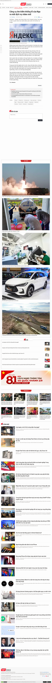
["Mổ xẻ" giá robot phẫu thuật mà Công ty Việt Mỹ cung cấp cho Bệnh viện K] (26, 249)
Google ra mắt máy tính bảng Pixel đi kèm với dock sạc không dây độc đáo (15, 347)
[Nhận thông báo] (43, 4)
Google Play (49, 682)
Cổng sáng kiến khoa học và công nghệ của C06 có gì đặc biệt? (6, 417)
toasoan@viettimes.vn (45, 672)
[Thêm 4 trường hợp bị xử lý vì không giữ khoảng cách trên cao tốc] (45, 397)
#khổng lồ (26, 102)
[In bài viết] (36, 17)
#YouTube (39, 100)
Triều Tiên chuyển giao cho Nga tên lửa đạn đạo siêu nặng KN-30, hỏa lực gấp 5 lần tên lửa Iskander (20, 196)
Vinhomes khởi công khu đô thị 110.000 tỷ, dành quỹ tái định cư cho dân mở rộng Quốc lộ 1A (32, 403)
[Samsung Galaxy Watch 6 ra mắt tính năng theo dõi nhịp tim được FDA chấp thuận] (8, 583)
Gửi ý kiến (40, 120)
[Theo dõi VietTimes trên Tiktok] (47, 676)
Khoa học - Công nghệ (18, 7)
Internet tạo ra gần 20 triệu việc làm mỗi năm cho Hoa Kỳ (21, 93)
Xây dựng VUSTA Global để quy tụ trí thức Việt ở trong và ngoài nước (32, 417)
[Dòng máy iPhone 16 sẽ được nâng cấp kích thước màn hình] (8, 560)
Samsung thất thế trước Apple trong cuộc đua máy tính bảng (31, 568)
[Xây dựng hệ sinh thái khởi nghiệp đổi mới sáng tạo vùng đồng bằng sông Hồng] (8, 513)
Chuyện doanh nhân (41, 7)
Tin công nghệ (5, 424)
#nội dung (16, 104)
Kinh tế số (12, 7)
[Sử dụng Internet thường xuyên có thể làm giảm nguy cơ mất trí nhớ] (8, 595)
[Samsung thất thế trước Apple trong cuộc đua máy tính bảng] (8, 571)
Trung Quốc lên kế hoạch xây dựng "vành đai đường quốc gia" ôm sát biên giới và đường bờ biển (19, 335)
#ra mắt (20, 104)
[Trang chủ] (0, 8)
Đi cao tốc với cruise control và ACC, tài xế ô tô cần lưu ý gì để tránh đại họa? (19, 417)
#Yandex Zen (21, 100)
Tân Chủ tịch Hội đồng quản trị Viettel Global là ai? (29, 533)
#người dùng (31, 102)
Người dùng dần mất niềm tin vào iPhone (26, 544)
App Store (45, 682)
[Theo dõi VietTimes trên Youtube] (46, 676)
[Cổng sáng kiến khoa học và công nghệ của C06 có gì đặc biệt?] (6, 411)
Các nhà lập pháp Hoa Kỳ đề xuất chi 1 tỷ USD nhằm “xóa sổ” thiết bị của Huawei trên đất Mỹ (25, 96)
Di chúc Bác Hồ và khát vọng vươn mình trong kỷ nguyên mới (19, 403)
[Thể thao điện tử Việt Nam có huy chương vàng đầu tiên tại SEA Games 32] (8, 653)
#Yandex (16, 100)
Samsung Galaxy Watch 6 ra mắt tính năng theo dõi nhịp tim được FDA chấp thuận (32, 580)
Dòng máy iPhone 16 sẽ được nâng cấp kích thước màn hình (31, 556)
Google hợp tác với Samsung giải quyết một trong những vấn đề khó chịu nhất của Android (33, 615)
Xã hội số (3, 7)
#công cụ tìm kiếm (20, 102)
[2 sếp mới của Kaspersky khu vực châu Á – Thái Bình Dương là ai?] (8, 642)
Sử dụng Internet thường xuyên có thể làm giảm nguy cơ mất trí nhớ (33, 591)
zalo (44, 676)
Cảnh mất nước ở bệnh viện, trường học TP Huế (10, 231)
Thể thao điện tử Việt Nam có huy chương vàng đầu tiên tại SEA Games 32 (32, 651)
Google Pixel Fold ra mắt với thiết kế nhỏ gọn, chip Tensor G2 (13, 353)
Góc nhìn (7, 7)
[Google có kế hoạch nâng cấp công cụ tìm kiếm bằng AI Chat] (8, 630)
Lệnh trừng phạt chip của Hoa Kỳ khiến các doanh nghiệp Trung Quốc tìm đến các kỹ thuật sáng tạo (20, 359)
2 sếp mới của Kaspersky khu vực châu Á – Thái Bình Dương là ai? (32, 638)
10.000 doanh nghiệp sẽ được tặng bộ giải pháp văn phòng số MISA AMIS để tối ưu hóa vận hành (33, 522)
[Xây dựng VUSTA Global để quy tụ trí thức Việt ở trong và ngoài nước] (32, 411)
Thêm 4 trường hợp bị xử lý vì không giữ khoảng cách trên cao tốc (45, 403)
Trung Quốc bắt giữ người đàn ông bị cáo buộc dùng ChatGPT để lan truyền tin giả (33, 498)
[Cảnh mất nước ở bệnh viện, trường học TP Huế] (26, 214)
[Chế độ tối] (46, 4)
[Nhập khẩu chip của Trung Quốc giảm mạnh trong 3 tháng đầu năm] (8, 489)
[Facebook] (1, 46)
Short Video (31, 7)
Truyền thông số (49, 7)
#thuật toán (36, 102)
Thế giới (35, 7)
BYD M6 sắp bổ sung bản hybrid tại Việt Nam (10, 300)
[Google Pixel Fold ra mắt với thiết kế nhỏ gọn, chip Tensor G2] (47, 355)
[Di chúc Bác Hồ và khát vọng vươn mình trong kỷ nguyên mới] (19, 397)
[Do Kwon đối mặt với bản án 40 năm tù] (8, 606)
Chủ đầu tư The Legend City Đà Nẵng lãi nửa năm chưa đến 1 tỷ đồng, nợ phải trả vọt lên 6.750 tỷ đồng (45, 417)
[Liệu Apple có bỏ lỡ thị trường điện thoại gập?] (47, 343)
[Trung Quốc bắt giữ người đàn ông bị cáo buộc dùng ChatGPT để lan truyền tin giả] (8, 501)
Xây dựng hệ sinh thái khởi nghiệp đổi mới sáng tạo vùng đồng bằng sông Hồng (33, 510)
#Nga (15, 102)
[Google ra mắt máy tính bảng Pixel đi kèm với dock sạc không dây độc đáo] (47, 349)
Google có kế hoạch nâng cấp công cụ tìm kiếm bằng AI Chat (31, 626)
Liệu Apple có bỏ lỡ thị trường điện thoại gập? (10, 342)
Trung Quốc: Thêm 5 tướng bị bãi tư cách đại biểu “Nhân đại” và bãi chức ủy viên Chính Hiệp (6, 403)
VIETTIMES (26, 4)
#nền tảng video (26, 100)
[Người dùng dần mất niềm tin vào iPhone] (8, 548)
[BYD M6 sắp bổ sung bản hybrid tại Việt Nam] (26, 284)
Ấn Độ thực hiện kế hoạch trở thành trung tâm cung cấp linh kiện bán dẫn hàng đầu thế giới (18, 364)
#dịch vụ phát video (33, 100)
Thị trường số (25, 7)
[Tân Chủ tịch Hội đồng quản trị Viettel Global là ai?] (8, 536)
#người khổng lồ (30, 104)
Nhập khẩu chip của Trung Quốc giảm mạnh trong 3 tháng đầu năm (33, 486)
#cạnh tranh (25, 104)
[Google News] (40, 17)
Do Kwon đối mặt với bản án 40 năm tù (25, 603)
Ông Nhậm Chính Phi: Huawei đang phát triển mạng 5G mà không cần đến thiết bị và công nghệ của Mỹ (26, 92)
